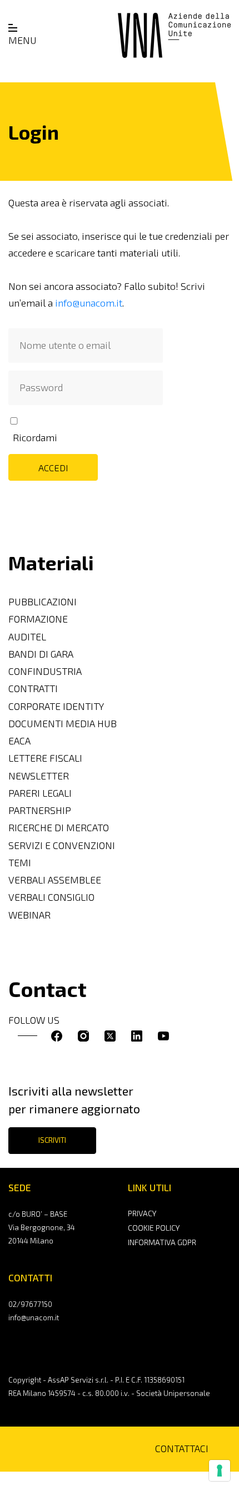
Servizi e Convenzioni (61, 845)
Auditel (27, 637)
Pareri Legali (40, 793)
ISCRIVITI (52, 1140)
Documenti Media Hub (62, 723)
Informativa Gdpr (162, 1242)
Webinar (29, 915)
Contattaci (181, 1448)
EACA (19, 741)
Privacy (142, 1213)
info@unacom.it (88, 303)
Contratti (33, 688)
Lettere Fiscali (45, 758)
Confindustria (45, 671)
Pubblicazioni (42, 602)
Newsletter (38, 776)
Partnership (39, 810)
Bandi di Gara (40, 654)
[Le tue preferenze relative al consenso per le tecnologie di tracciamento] (219, 1470)
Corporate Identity (56, 706)
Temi (19, 863)
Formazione (38, 619)
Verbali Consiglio (51, 897)
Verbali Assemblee (54, 880)
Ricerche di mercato (58, 827)
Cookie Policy (154, 1227)
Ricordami (35, 437)
